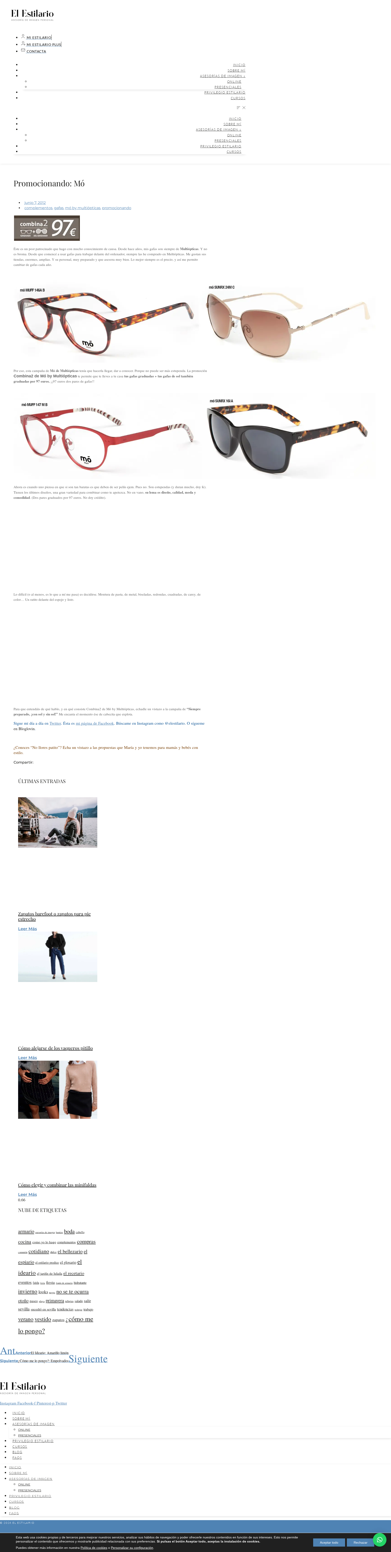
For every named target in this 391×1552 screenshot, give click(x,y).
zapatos (58, 1319)
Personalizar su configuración (132, 1548)
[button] (129, 108)
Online (234, 81)
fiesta (50, 1282)
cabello (80, 1232)
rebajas (69, 1301)
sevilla (24, 1309)
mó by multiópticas (82, 208)
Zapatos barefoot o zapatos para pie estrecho (54, 916)
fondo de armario (64, 1283)
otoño (23, 1300)
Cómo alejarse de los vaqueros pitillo (55, 1048)
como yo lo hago (44, 1242)
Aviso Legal (195, 1530)
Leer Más (27, 928)
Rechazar (360, 1542)
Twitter (55, 723)
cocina (24, 1241)
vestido (43, 1319)
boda (69, 1231)
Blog (17, 1452)
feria (42, 1283)
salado (79, 1301)
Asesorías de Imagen (33, 1424)
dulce (53, 1252)
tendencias (65, 1309)
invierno (27, 1291)
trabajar (78, 1309)
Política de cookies (94, 1548)
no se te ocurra (72, 1291)
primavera (55, 1300)
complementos (38, 208)
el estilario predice (47, 1262)
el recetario (73, 1273)
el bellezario (70, 1251)
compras (86, 1241)
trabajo (88, 1309)
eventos (25, 1282)
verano (25, 1319)
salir (87, 1300)
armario (26, 1231)
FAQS (17, 1458)
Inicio (239, 65)
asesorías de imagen (45, 1232)
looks (43, 1291)
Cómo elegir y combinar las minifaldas (57, 1185)
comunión (22, 1252)
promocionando (116, 208)
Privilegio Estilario (225, 92)
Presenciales (228, 87)
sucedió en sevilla (43, 1309)
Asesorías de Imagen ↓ (223, 76)
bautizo (59, 1232)
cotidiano (39, 1251)
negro (52, 1292)
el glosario (68, 1262)
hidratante (80, 1282)
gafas (59, 208)
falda (36, 1282)
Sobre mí (237, 70)
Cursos (238, 98)
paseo (34, 1301)
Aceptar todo (329, 1542)
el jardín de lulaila (49, 1273)
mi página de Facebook (95, 723)
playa (42, 1301)
